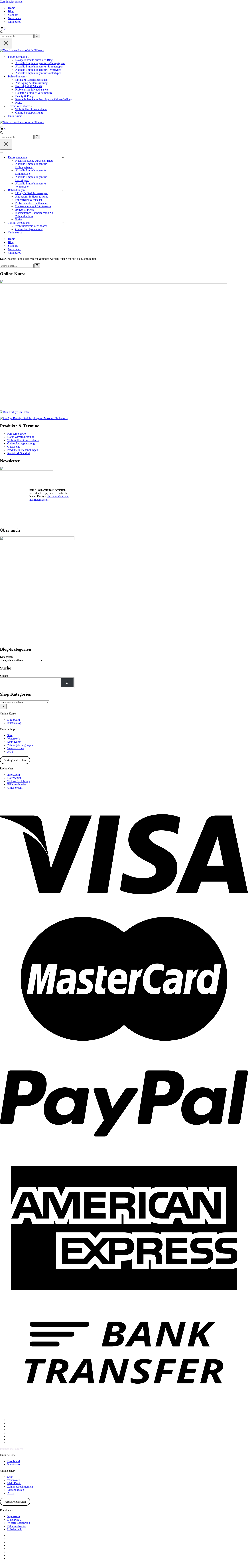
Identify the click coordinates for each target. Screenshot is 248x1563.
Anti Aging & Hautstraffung (31, 83)
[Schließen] (6, 43)
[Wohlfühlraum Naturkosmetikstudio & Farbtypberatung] (22, 50)
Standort (13, 14)
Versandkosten (15, 748)
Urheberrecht (14, 787)
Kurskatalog (14, 722)
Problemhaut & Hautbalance (31, 89)
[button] (28, 56)
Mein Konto (14, 741)
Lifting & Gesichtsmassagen (31, 79)
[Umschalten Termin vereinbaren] (63, 222)
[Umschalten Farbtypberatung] (63, 157)
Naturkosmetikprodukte (20, 436)
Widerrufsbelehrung (18, 781)
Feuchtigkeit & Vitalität (28, 86)
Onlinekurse (15, 116)
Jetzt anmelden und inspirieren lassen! (49, 498)
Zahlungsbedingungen (20, 745)
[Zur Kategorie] (3, 706)
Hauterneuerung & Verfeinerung (33, 92)
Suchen (4, 675)
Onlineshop (14, 21)
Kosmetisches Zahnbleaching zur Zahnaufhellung (43, 99)
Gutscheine (14, 18)
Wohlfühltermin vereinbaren (31, 109)
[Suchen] (1, 32)
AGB (10, 751)
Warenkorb (13, 738)
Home (11, 7)
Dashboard (13, 719)
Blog (11, 11)
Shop (10, 735)
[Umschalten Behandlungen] (63, 190)
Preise (18, 102)
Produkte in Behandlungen (22, 449)
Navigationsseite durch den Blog (34, 59)
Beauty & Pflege (24, 96)
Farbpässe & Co (16, 433)
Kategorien (6, 656)
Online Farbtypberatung (29, 112)
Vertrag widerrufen (15, 760)
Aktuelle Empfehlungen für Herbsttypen (38, 69)
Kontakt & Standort (18, 453)
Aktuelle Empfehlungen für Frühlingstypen (40, 63)
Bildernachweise (16, 784)
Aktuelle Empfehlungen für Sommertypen (39, 66)
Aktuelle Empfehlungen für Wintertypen (38, 73)
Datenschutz (14, 777)
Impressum (13, 774)
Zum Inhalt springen (11, 1)
